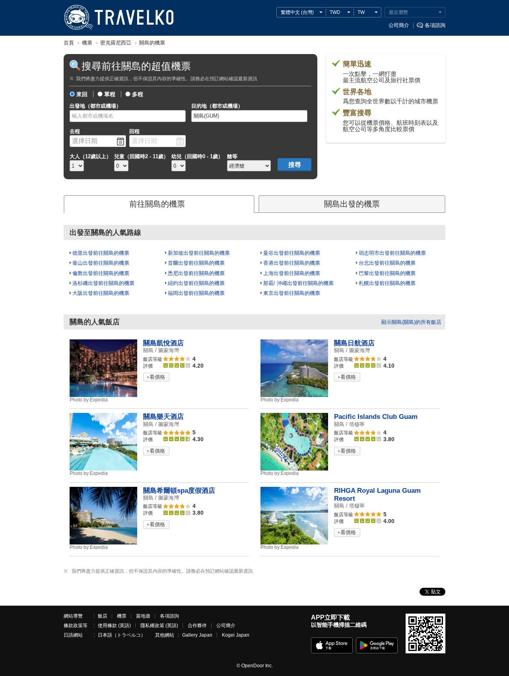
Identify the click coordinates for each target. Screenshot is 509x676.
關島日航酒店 (354, 343)
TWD (335, 12)
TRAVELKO (78, 17)
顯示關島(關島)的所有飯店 (411, 322)
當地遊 (143, 616)
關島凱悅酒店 (163, 343)
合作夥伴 (197, 625)
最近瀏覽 (398, 12)
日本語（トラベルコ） (122, 635)
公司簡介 (399, 25)
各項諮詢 (435, 25)
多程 (137, 94)
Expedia (89, 400)
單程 (109, 94)
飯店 (102, 616)
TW (361, 12)
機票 (121, 616)
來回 (81, 94)
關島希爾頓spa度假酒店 (179, 490)
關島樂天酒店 (163, 416)
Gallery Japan (197, 635)
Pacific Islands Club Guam (376, 416)
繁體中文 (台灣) (297, 12)
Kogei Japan (235, 635)
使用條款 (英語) (114, 625)
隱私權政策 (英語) (159, 625)
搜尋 (294, 164)
